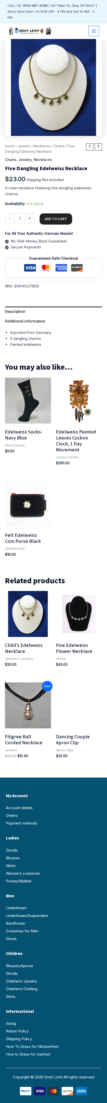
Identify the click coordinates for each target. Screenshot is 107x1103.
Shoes (11, 938)
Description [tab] (15, 311)
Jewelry (24, 146)
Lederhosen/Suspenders (27, 915)
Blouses (13, 858)
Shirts (10, 996)
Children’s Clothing (22, 988)
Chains (59, 146)
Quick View (28, 419)
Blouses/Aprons (19, 965)
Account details (19, 807)
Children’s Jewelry (21, 981)
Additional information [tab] (25, 321)
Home (9, 146)
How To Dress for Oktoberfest (32, 1046)
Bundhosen (15, 923)
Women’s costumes (23, 873)
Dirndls (12, 850)
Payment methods (21, 823)
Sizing (11, 1023)
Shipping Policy (19, 1038)
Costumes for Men (22, 931)
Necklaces (42, 146)
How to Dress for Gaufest (28, 1054)
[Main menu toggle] (93, 31)
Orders (12, 815)
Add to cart (56, 219)
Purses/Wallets (19, 881)
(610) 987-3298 (35, 5)
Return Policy (17, 1031)
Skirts (10, 865)
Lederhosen (16, 908)
